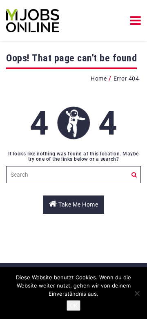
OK (73, 305)
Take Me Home (77, 204)
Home (99, 78)
